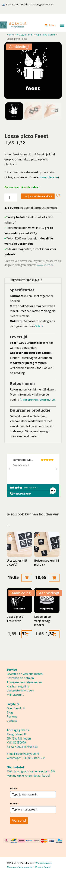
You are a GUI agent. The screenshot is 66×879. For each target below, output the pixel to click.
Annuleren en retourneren (37, 399)
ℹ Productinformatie (26, 280)
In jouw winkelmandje (37, 196)
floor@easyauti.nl (27, 754)
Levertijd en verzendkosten (25, 674)
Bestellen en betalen (20, 678)
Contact (12, 721)
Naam (14, 788)
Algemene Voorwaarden (20, 867)
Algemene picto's (45, 34)
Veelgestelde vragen (20, 690)
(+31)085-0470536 (33, 758)
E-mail (14, 803)
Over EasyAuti (16, 708)
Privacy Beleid (43, 867)
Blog (10, 712)
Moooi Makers (44, 862)
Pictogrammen (24, 34)
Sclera (39, 326)
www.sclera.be (48, 177)
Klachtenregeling (18, 686)
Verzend (19, 820)
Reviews (12, 716)
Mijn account (15, 695)
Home (10, 34)
